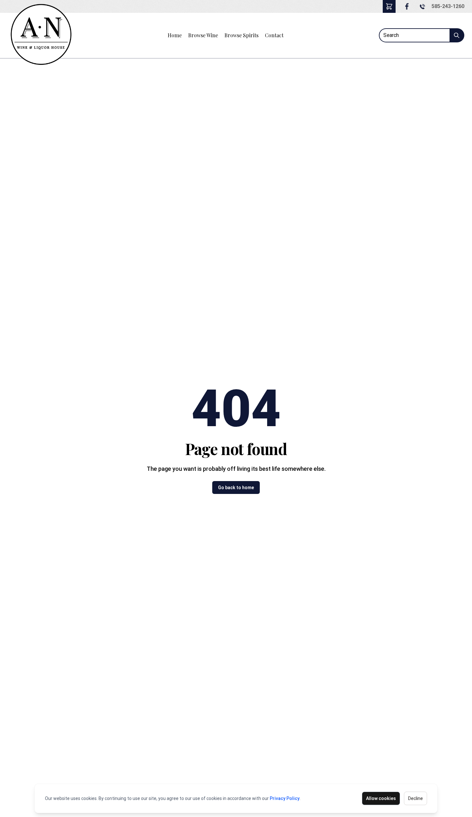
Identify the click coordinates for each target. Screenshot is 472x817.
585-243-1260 (448, 6)
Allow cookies (381, 798)
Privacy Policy (285, 798)
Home (175, 35)
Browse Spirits (241, 35)
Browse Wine (203, 35)
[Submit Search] (457, 35)
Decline (415, 798)
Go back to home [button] (236, 487)
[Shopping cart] (389, 6)
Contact (274, 35)
